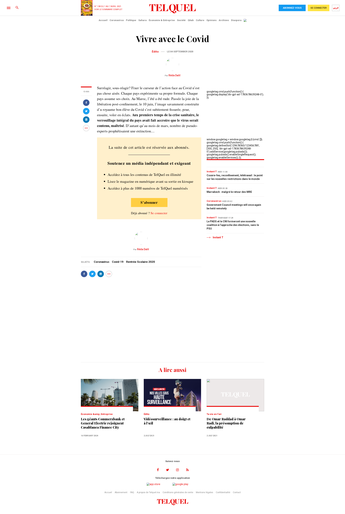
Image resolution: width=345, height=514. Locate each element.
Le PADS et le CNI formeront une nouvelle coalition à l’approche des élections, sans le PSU (233, 225)
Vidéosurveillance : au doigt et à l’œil (167, 421)
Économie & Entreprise (162, 20)
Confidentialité (223, 492)
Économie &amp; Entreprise (97, 414)
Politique (131, 20)
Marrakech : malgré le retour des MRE (229, 191)
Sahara (142, 20)
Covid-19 (117, 261)
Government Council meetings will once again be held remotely (234, 206)
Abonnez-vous (292, 7)
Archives (224, 20)
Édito (155, 51)
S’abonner (149, 202)
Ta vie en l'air (214, 414)
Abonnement (121, 492)
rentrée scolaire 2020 (140, 261)
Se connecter (159, 213)
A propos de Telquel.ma (148, 492)
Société (181, 20)
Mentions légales (204, 492)
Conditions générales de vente (178, 492)
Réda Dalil (172, 75)
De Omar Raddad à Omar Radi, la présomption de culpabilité (226, 423)
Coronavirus (117, 20)
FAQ (132, 492)
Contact (237, 492)
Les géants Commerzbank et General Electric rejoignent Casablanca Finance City (103, 423)
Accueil (103, 20)
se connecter (318, 7)
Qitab (191, 20)
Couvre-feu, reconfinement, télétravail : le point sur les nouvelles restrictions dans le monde (235, 177)
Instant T (212, 171)
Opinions (211, 20)
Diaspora (236, 20)
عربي (336, 7)
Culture (200, 20)
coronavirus (101, 261)
